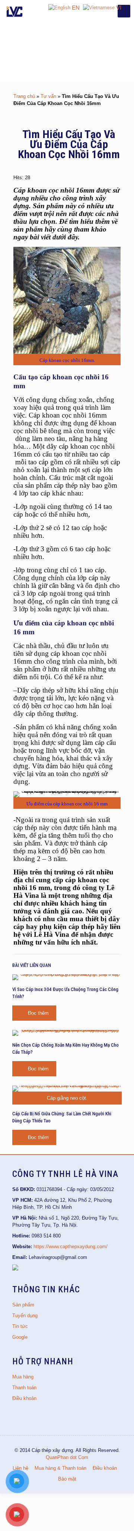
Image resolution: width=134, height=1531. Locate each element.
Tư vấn (48, 96)
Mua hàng (23, 1377)
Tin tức (20, 1326)
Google (20, 1337)
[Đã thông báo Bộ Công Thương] (15, 1269)
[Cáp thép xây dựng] (15, 11)
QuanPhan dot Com (67, 1457)
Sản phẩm (23, 1305)
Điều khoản (24, 1398)
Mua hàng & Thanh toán (60, 1468)
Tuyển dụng (25, 1315)
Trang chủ (24, 96)
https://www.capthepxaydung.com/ (71, 1246)
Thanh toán (24, 1387)
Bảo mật (67, 1479)
